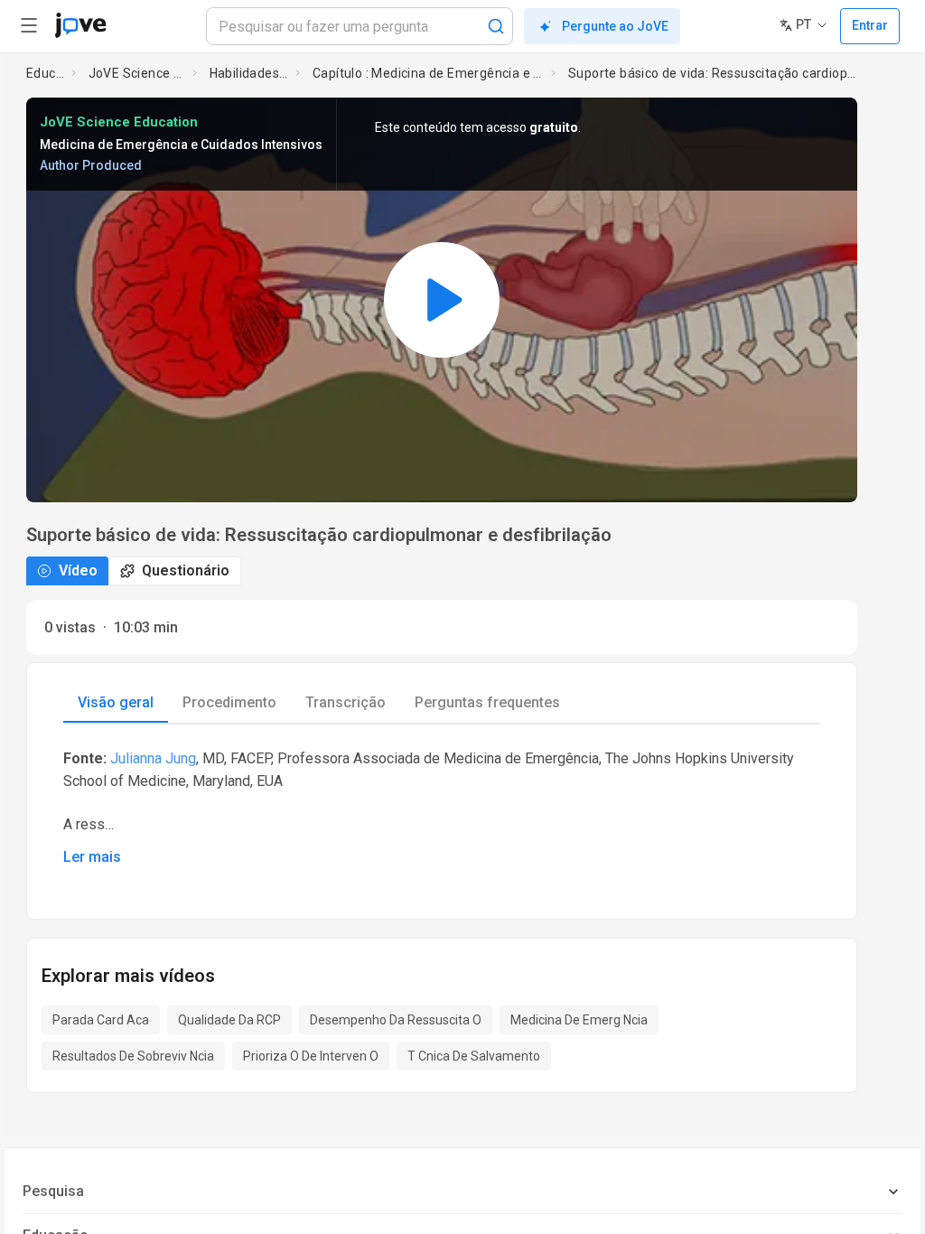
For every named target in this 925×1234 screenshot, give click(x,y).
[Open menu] (28, 25)
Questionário (185, 570)
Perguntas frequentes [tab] (487, 702)
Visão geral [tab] (116, 702)
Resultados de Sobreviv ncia (133, 1056)
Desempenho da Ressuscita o (395, 1020)
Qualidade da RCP (229, 1020)
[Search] (496, 26)
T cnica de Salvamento (473, 1056)
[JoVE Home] (80, 25)
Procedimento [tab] (229, 702)
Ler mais (92, 856)
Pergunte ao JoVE (615, 26)
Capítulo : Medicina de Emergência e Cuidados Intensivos (428, 73)
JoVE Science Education (137, 73)
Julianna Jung (153, 758)
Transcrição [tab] (345, 702)
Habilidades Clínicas (249, 73)
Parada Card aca (100, 1020)
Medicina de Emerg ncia (579, 1020)
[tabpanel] (441, 807)
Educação (45, 73)
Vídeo (78, 570)
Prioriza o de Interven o (310, 1056)
